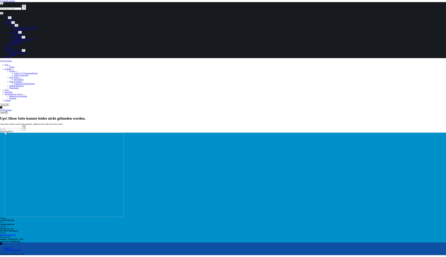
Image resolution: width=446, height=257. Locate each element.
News (7, 90)
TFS (6, 65)
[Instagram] (1, 108)
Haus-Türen (13, 77)
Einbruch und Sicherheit (18, 96)
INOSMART (19, 80)
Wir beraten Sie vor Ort (13, 94)
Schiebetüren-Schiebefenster (24, 84)
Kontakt (8, 100)
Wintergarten (14, 88)
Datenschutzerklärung (13, 250)
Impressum (9, 248)
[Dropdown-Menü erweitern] (10, 65)
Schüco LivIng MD (21, 75)
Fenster (12, 71)
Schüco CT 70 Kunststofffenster (26, 73)
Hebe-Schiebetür (15, 82)
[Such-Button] (24, 128)
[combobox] (10, 129)
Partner (12, 67)
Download (8, 92)
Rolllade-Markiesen (16, 86)
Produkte (8, 69)
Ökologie (12, 98)
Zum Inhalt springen (7, 1)
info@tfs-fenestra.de (8, 235)
